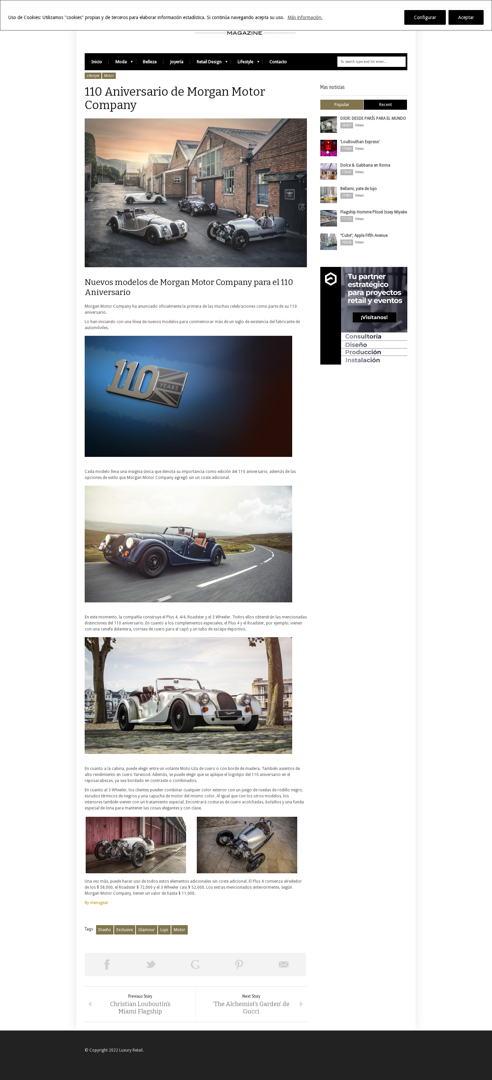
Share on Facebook (107, 964)
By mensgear (96, 902)
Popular (341, 104)
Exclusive (124, 929)
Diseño (104, 929)
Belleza (150, 61)
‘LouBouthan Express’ (360, 141)
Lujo (164, 929)
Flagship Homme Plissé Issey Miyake (373, 212)
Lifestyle (242, 63)
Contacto (278, 61)
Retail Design (206, 63)
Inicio (96, 61)
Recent (385, 104)
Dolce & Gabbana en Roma (365, 165)
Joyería (176, 61)
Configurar (425, 17)
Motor (109, 76)
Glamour (146, 929)
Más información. (305, 17)
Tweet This (151, 964)
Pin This (239, 964)
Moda (118, 63)
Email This (284, 964)
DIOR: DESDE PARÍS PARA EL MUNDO (373, 118)
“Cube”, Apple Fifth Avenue (364, 235)
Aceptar (466, 17)
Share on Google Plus (195, 964)
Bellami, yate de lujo (358, 188)
